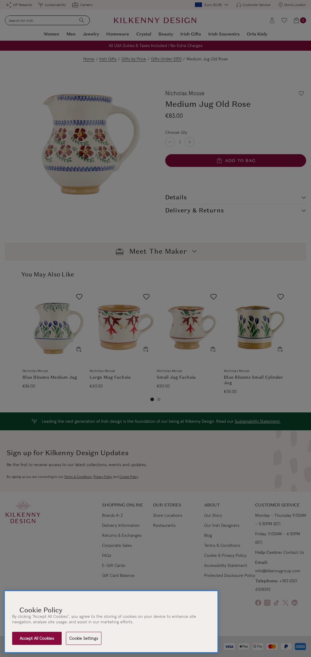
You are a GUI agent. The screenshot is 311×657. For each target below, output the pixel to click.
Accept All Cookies (37, 638)
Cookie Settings (83, 638)
